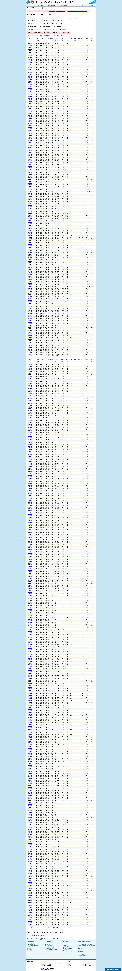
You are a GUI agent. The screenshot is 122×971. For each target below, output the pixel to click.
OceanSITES (80, 948)
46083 (30, 249)
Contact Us (80, 957)
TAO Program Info (48, 943)
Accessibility (84, 964)
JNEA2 (30, 164)
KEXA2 (30, 305)
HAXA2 (30, 242)
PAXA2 (30, 108)
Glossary (69, 965)
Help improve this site (113, 969)
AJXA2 (30, 96)
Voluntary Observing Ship (50, 947)
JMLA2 (30, 100)
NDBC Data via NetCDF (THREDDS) (85, 944)
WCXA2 (30, 296)
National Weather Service (46, 964)
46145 (30, 339)
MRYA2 (30, 330)
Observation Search (31, 944)
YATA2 (30, 286)
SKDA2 (30, 256)
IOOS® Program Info (49, 945)
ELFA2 (30, 189)
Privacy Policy (85, 961)
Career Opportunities (86, 965)
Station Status (47, 950)
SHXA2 (30, 183)
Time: (48, 29)
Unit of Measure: (31, 26)
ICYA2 (30, 349)
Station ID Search (32, 8)
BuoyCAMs (29, 948)
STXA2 (30, 111)
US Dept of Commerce (45, 961)
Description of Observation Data (35, 935)
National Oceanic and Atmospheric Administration (51, 963)
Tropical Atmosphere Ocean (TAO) (85, 947)
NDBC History (81, 954)
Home (28, 5)
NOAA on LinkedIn (47, 939)
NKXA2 (30, 67)
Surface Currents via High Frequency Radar (86, 945)
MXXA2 (30, 106)
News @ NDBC (66, 946)
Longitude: (30, 23)
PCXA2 (30, 54)
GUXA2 (30, 167)
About (92, 5)
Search (82, 5)
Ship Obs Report (30, 947)
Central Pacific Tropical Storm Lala (77, 11)
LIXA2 (30, 206)
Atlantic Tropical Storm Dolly (57, 11)
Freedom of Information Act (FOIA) (89, 963)
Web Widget (29, 950)
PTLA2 (30, 89)
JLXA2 (30, 98)
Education (63, 5)
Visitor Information (82, 955)
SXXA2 (30, 320)
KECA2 (30, 318)
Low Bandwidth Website (83, 943)
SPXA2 (30, 279)
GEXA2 (30, 193)
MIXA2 (30, 195)
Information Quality (71, 963)
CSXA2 (30, 220)
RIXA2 (30, 61)
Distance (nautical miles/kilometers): (51, 26)
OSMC (79, 949)
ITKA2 (30, 191)
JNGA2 (30, 101)
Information (51, 5)
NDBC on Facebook (34, 939)
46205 (30, 337)
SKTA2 (30, 264)
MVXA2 (30, 105)
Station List (49, 8)
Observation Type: (32, 29)
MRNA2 (30, 103)
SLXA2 (30, 312)
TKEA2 (30, 44)
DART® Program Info (49, 944)
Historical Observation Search (33, 945)
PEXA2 (30, 83)
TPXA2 (30, 342)
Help (69, 964)
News (73, 5)
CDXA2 (30, 266)
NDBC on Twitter (59, 939)
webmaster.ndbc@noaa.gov (46, 969)
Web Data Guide (48, 948)
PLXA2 (30, 252)
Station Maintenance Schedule (51, 949)
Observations (38, 5)
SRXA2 (30, 110)
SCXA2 (30, 74)
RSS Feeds (29, 949)
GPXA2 (30, 166)
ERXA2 (30, 228)
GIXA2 (30, 288)
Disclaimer (70, 961)
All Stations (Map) (30, 943)
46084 (30, 235)
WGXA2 (30, 273)
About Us (80, 953)
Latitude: (29, 21)
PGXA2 (30, 213)
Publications (47, 952)
